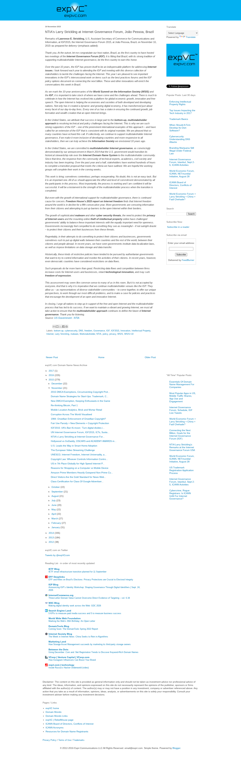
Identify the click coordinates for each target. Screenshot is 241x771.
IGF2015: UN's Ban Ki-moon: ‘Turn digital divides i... (78, 427)
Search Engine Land (60, 610)
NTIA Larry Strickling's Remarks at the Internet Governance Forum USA (182, 447)
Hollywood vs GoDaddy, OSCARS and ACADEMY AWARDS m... (83, 441)
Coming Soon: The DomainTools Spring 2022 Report (73, 629)
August (55, 496)
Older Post (150, 357)
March (55, 518)
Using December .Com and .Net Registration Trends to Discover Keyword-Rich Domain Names (93, 652)
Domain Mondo (53, 712)
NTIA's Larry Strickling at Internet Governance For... (78, 436)
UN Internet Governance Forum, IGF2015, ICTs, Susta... (80, 432)
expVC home (52, 708)
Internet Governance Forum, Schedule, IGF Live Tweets (180, 410)
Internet (50, 334)
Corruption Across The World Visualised (71, 414)
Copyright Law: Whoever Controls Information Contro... (79, 459)
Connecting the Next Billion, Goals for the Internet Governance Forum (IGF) (180, 434)
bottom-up (58, 331)
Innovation (125, 331)
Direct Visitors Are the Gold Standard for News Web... (78, 477)
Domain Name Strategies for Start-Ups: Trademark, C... (79, 396)
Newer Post (52, 357)
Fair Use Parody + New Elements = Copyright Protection (80, 423)
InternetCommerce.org (61, 595)
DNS (81, 331)
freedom (88, 331)
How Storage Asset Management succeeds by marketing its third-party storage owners (90, 644)
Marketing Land (57, 641)
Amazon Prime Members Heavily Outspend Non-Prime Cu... (82, 472)
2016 (52, 375)
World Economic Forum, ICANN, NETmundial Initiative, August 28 (181, 174)
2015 (52, 379)
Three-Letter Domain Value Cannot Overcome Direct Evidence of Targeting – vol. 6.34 (89, 598)
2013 (52, 537)
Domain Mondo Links (57, 716)
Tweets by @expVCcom (57, 555)
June (54, 505)
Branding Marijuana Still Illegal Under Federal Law (181, 151)
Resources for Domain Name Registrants (67, 731)
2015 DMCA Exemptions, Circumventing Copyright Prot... (80, 392)
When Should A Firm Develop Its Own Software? (180, 128)
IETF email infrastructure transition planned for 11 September (77, 571)
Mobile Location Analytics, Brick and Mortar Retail (76, 409)
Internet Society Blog (60, 634)
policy (105, 334)
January (55, 527)
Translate (191, 37)
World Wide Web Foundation (65, 618)
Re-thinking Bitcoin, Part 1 (64, 405)
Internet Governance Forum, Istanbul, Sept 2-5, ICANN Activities (182, 162)
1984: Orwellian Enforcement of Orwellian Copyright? (78, 418)
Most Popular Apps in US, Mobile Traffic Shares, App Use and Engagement (182, 397)
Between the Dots (58, 649)
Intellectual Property (141, 331)
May (54, 509)
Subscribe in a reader (178, 227)
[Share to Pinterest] (66, 326)
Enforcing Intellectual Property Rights (180, 103)
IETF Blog (54, 569)
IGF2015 (115, 331)
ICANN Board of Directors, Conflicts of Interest (180, 185)
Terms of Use (64, 740)
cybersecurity (71, 331)
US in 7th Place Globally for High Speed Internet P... (77, 463)
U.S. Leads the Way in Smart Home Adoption (74, 445)
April (54, 514)
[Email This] (54, 326)
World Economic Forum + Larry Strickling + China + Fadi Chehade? (182, 197)
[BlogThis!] (57, 326)
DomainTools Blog (59, 626)
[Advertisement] (100, 346)
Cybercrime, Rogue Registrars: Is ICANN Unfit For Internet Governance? (180, 494)
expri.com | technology (61, 665)
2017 (52, 370)
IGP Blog (53, 584)
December (57, 383)
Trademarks (78, 740)
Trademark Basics (178, 119)
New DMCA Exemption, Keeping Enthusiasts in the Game (80, 401)
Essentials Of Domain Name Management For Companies (181, 384)
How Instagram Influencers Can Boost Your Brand (72, 660)
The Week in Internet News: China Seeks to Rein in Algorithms (78, 636)
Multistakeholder (87, 334)
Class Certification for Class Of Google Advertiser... (77, 481)
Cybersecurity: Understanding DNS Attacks (179, 139)
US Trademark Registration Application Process (181, 470)
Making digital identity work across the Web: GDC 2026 (75, 605)
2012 (52, 542)
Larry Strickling (62, 334)
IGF (108, 331)
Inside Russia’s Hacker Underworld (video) (69, 667)
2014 (52, 533)
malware (74, 334)
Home (101, 357)
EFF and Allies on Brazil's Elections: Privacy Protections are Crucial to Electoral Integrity (91, 579)
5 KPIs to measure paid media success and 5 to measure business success (85, 613)
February (56, 523)
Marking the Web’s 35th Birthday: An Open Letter (72, 621)
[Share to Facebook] (63, 326)
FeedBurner (188, 260)
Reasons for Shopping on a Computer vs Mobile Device (79, 468)
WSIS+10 (128, 334)
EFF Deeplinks (57, 577)
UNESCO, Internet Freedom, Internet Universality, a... (78, 454)
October (55, 487)
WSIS (120, 334)
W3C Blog (54, 603)
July (53, 500)
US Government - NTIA (66, 317)
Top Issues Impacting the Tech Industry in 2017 (182, 111)
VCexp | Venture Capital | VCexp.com (69, 657)
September (57, 491)
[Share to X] (60, 326)
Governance (99, 331)
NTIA (98, 334)
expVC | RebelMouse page (59, 720)
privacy (112, 334)
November (57, 388)
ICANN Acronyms (54, 727)
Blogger (176, 748)
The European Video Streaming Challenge (73, 450)
